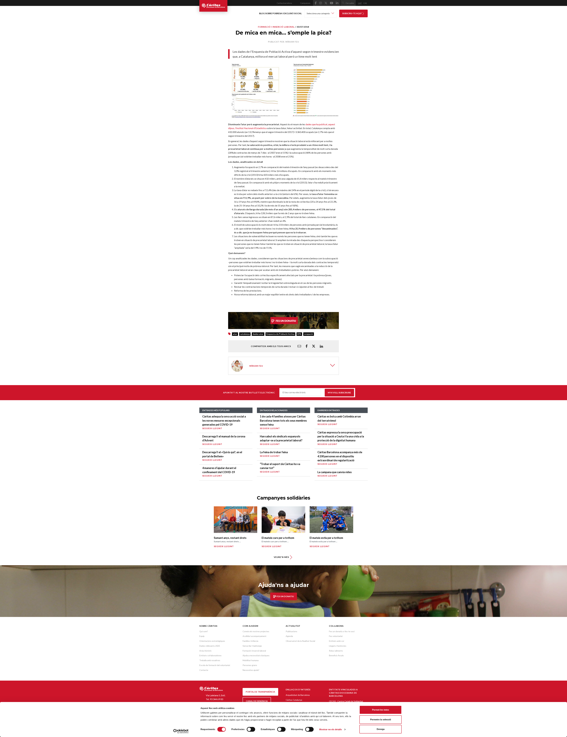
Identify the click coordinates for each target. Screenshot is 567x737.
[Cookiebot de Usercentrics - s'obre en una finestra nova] (181, 731)
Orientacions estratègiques (212, 641)
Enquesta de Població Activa (280, 334)
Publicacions (291, 631)
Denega (380, 729)
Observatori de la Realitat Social (300, 641)
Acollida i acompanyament (254, 636)
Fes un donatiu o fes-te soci (342, 631)
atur (235, 334)
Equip (202, 636)
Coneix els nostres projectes (256, 631)
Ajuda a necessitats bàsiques (256, 655)
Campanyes (305, 3)
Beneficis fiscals (336, 655)
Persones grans (250, 665)
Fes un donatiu (285, 596)
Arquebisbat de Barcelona (298, 695)
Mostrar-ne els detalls (330, 729)
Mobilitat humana (251, 660)
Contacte (203, 670)
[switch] (251, 729)
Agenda (289, 636)
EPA (299, 334)
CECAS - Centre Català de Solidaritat (346, 701)
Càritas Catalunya (294, 700)
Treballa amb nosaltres (209, 660)
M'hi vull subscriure (339, 392)
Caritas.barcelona (284, 3)
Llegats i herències (337, 646)
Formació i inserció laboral (276, 27)
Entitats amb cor (336, 641)
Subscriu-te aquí (352, 13)
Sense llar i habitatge (252, 646)
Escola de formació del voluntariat (214, 665)
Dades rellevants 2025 (209, 646)
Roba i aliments (336, 650)
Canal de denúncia (257, 701)
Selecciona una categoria (318, 13)
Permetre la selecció (380, 719)
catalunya (245, 334)
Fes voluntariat (336, 636)
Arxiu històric (205, 650)
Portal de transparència (260, 691)
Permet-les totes (380, 710)
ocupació (308, 334)
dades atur (258, 334)
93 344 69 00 (216, 699)
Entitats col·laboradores (210, 655)
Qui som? (203, 631)
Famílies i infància (250, 641)
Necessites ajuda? (251, 670)
